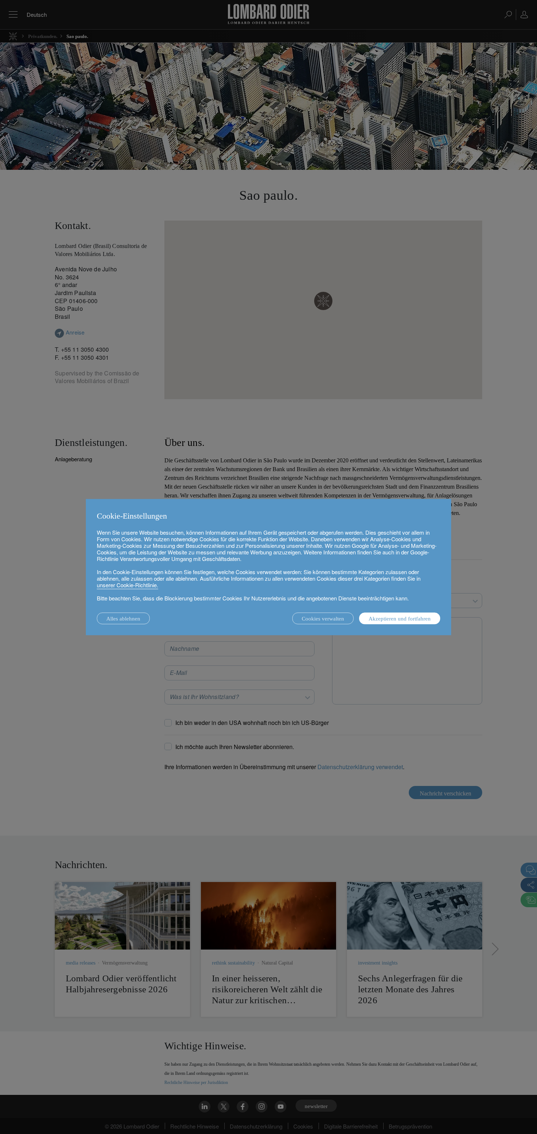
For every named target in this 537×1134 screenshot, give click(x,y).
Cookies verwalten (323, 619)
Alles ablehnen (123, 619)
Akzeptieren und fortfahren (400, 619)
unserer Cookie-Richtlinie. (127, 585)
